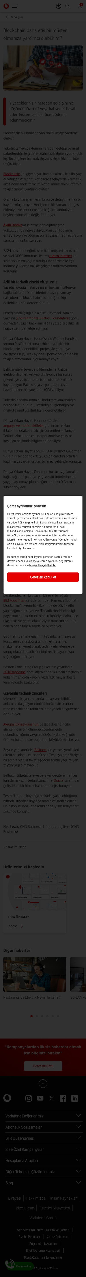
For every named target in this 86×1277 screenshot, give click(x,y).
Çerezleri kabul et (43, 577)
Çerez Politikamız (17, 514)
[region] (43, 545)
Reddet (11, 556)
